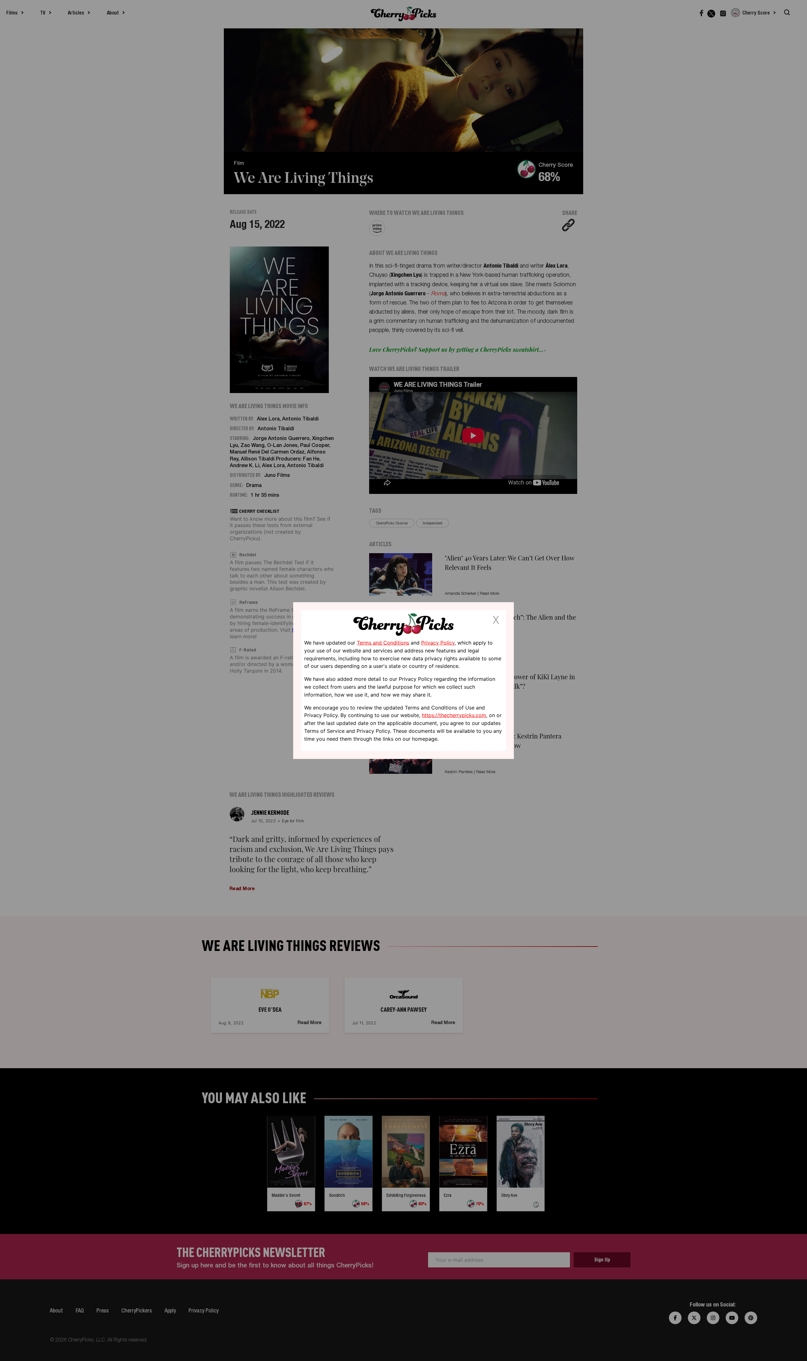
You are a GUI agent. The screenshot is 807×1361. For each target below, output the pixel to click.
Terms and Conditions (383, 643)
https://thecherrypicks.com (454, 715)
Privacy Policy (438, 643)
